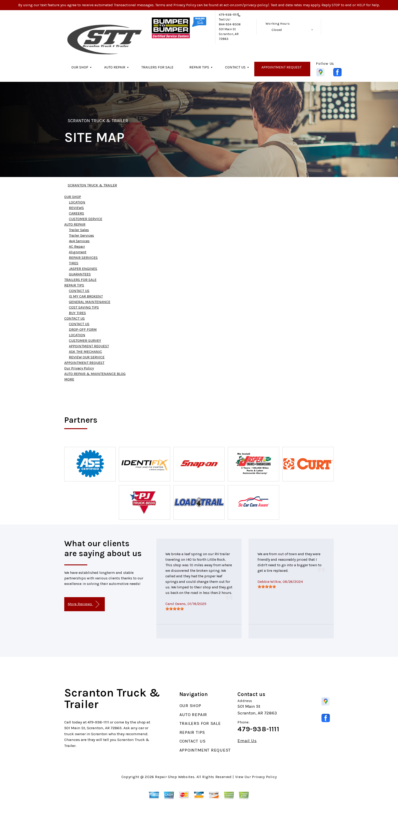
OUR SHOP (79, 67)
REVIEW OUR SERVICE (87, 357)
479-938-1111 (228, 15)
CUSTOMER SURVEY (85, 340)
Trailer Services (81, 235)
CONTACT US (235, 67)
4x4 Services (79, 241)
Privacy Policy (264, 777)
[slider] (174, 609)
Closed (277, 30)
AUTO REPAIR (114, 67)
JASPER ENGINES (83, 268)
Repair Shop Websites (174, 777)
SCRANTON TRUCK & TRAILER (98, 120)
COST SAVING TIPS (84, 307)
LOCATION (77, 202)
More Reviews (80, 604)
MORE (69, 379)
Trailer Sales (79, 230)
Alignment (77, 252)
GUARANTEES (80, 274)
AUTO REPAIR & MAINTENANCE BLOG (95, 374)
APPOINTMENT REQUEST (281, 67)
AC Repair (77, 246)
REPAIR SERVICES (83, 257)
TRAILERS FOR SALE (157, 67)
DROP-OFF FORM (83, 329)
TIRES (73, 263)
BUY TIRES (77, 313)
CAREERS (76, 213)
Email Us (247, 741)
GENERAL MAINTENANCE (89, 302)
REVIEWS (76, 208)
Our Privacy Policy (79, 368)
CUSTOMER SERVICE (85, 219)
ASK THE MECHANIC (85, 351)
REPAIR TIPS (199, 67)
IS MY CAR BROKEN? (86, 296)
